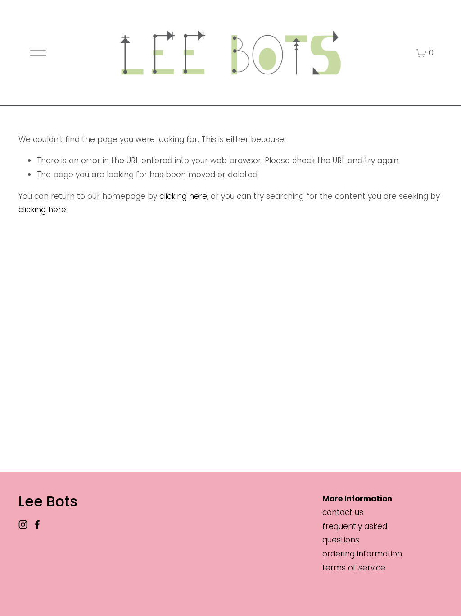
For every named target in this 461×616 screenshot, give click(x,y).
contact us (342, 512)
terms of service (353, 567)
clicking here (183, 196)
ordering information (362, 553)
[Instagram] (22, 524)
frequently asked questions (354, 533)
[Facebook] (37, 524)
